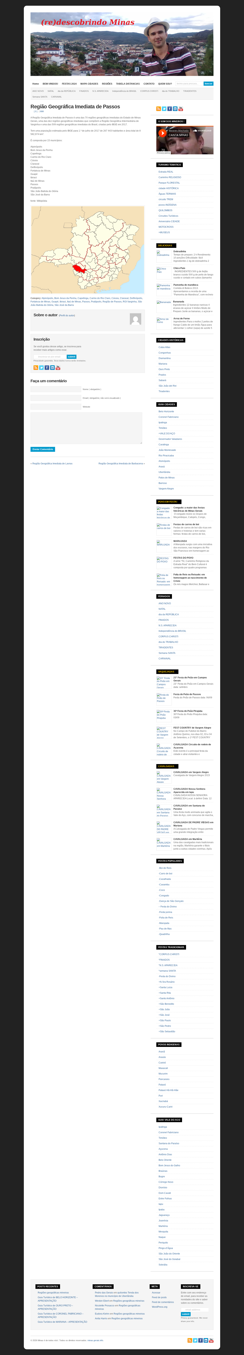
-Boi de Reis (165, 868)
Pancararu (164, 1079)
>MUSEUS (164, 232)
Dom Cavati (165, 1193)
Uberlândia (164, 472)
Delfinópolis (136, 298)
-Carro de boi (165, 873)
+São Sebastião (167, 1031)
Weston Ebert (102, 1300)
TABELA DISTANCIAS (128, 83)
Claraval (124, 298)
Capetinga (83, 298)
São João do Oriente (169, 1253)
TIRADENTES (189, 91)
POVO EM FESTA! (167, 501)
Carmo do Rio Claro (100, 298)
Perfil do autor (67, 315)
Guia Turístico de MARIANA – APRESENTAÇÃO (62, 1322)
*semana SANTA (167, 971)
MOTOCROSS (166, 227)
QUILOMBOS (165, 210)
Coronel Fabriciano (169, 417)
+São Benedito (166, 1004)
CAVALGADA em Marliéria (187, 839)
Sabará (162, 380)
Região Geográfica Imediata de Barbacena (121, 463)
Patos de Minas (167, 477)
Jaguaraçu (164, 1215)
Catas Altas (164, 347)
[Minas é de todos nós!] (122, 75)
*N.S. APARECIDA (168, 965)
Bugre (162, 1176)
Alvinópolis (164, 461)
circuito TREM (166, 199)
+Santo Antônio (166, 998)
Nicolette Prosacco (104, 1305)
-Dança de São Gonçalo (171, 901)
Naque (162, 1237)
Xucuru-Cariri (166, 1106)
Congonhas (165, 352)
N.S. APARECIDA (100, 91)
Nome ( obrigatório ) (92, 389)
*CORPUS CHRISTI (169, 954)
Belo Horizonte (166, 411)
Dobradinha (179, 251)
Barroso (163, 483)
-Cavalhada (165, 879)
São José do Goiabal (169, 1259)
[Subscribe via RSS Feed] (36, 367)
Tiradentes (164, 391)
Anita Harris (101, 1318)
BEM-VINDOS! (50, 83)
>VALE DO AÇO (167, 433)
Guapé (55, 301)
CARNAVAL (56, 97)
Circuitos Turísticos (168, 216)
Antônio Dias (165, 1154)
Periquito (163, 1242)
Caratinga (164, 444)
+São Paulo (165, 1020)
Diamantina (165, 358)
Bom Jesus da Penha (65, 298)
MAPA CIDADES (89, 83)
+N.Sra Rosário (167, 982)
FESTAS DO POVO (183, 558)
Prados (162, 374)
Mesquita (163, 1231)
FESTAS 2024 (69, 83)
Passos (86, 301)
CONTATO (149, 83)
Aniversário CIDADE (169, 221)
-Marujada (164, 923)
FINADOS (84, 91)
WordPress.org (159, 1307)
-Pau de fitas (165, 928)
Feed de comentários (163, 1302)
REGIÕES (107, 83)
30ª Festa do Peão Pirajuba (187, 711)
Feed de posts (159, 1297)
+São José (164, 1015)
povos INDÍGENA (168, 205)
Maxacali (163, 1068)
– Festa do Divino (168, 906)
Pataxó (162, 1084)
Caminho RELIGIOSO (170, 177)
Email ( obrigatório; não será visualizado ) (102, 398)
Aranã (162, 1051)
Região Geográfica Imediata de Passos (75, 106)
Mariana (163, 363)
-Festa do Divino (167, 976)
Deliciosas (165, 245)
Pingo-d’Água (166, 1248)
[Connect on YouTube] (58, 367)
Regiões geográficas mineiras (53, 1292)
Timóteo (163, 428)
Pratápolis (96, 301)
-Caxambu (164, 884)
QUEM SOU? (165, 83)
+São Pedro (165, 1026)
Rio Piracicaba (166, 455)
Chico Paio (179, 268)
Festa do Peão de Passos (187, 694)
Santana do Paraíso (169, 1143)
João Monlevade (167, 450)
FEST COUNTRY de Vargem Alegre (192, 727)
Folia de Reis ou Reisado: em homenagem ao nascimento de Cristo (190, 577)
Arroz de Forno (181, 318)
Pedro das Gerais (104, 1292)
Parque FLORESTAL (169, 183)
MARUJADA (180, 541)
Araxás (162, 1057)
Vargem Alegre (166, 488)
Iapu (161, 1204)
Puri (161, 1095)
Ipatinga (163, 422)
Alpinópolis (47, 298)
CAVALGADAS (166, 766)
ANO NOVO (38, 91)
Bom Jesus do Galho (169, 1165)
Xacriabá (163, 1101)
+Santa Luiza (165, 987)
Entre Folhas (165, 1198)
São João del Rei (168, 386)
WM (42, 111)
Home (35, 83)
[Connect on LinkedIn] (52, 367)
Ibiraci (63, 301)
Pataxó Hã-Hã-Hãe (168, 1090)
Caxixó (162, 1062)
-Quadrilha (164, 934)
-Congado (164, 895)
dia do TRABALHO (170, 91)
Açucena (163, 1149)
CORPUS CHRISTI (149, 91)
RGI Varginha (130, 301)
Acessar (156, 1292)
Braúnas (163, 1171)
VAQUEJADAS (166, 671)
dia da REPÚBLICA (66, 91)
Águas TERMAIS (167, 194)
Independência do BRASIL (124, 91)
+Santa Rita (165, 993)
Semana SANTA (39, 97)
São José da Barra (64, 305)
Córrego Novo (166, 1182)
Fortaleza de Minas (40, 301)
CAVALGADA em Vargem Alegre (191, 772)
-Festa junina (165, 912)
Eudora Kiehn (102, 1313)
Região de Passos (112, 301)
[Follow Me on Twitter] (41, 367)
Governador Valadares (170, 439)
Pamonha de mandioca (185, 285)
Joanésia (163, 1220)
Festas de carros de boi (186, 524)
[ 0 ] (35, 111)
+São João (164, 1009)
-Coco (162, 890)
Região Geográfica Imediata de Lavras (52, 463)
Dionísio (163, 1187)
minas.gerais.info (95, 1340)
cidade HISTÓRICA (169, 188)
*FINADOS (164, 960)
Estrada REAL (166, 171)
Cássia (115, 298)
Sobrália (163, 1264)
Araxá (162, 466)
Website (86, 407)
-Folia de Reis (166, 917)
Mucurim (163, 1073)
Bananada (178, 301)
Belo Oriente (165, 1160)
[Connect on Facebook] (47, 367)
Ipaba (162, 1209)
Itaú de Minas (74, 301)
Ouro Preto (164, 369)
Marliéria (163, 1226)
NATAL (51, 91)
